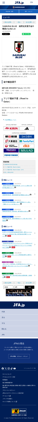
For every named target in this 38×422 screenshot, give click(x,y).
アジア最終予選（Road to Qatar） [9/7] (14, 169)
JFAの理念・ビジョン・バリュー (19, 356)
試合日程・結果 (9, 11)
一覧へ (19, 22)
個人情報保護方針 (8, 382)
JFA (3, 334)
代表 (3, 311)
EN (31, 2)
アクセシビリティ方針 (9, 377)
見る (3, 317)
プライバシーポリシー (9, 390)
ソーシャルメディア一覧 (29, 368)
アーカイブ (6, 396)
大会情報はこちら (10, 120)
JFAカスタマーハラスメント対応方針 (13, 393)
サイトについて (7, 374)
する (3, 323)
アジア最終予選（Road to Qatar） (13, 167)
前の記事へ (8, 22)
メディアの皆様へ (8, 398)
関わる (4, 329)
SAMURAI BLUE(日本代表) (11, 164)
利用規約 (5, 380)
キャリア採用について (9, 401)
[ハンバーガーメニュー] (3, 2)
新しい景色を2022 (9, 172)
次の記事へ (29, 22)
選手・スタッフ (28, 11)
